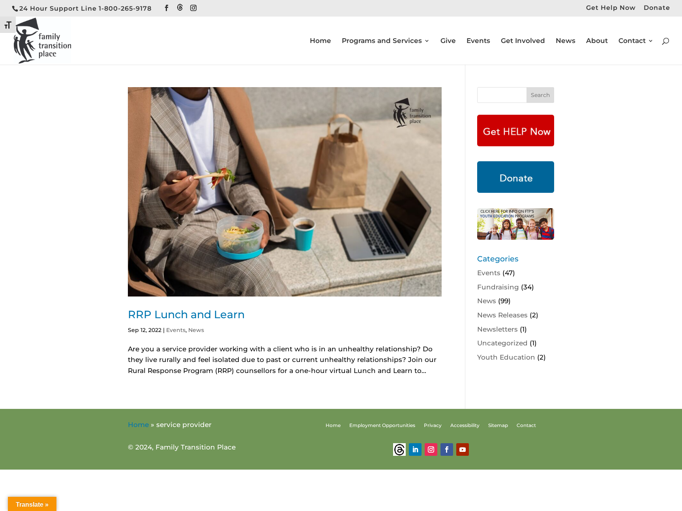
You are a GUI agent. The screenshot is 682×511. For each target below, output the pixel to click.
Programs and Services (382, 41)
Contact (632, 41)
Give (448, 41)
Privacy (433, 425)
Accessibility (465, 425)
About (597, 41)
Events (478, 41)
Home (320, 41)
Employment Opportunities (382, 425)
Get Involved (523, 41)
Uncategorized (502, 343)
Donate (657, 8)
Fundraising (498, 287)
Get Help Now (611, 8)
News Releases (502, 315)
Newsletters (497, 329)
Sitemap (498, 425)
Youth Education (506, 357)
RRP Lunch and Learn (186, 314)
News (565, 41)
